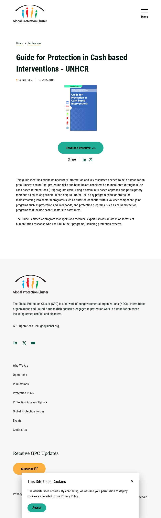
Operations (20, 375)
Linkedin (16, 343)
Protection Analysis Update (30, 402)
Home (19, 43)
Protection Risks (23, 393)
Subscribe (27, 469)
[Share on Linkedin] (84, 159)
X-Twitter (25, 344)
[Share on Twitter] (90, 159)
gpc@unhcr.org (49, 326)
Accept (36, 508)
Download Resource (78, 148)
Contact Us (20, 430)
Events (17, 420)
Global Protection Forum (28, 411)
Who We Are (20, 365)
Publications (34, 43)
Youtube (34, 344)
